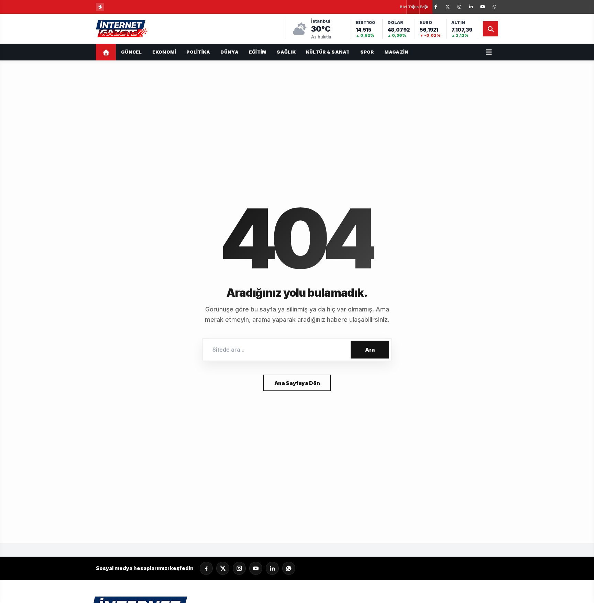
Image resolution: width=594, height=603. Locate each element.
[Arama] (490, 28)
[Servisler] (489, 52)
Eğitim (258, 52)
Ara (370, 349)
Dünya (229, 52)
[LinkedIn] (471, 7)
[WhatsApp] (494, 7)
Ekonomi (164, 52)
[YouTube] (482, 7)
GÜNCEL (131, 52)
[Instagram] (459, 7)
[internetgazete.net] (122, 29)
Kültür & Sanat (328, 52)
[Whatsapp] (288, 568)
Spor (367, 52)
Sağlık (286, 52)
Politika (198, 52)
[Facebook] (436, 7)
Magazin (396, 52)
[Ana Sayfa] (106, 52)
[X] (447, 7)
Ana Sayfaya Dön (297, 383)
